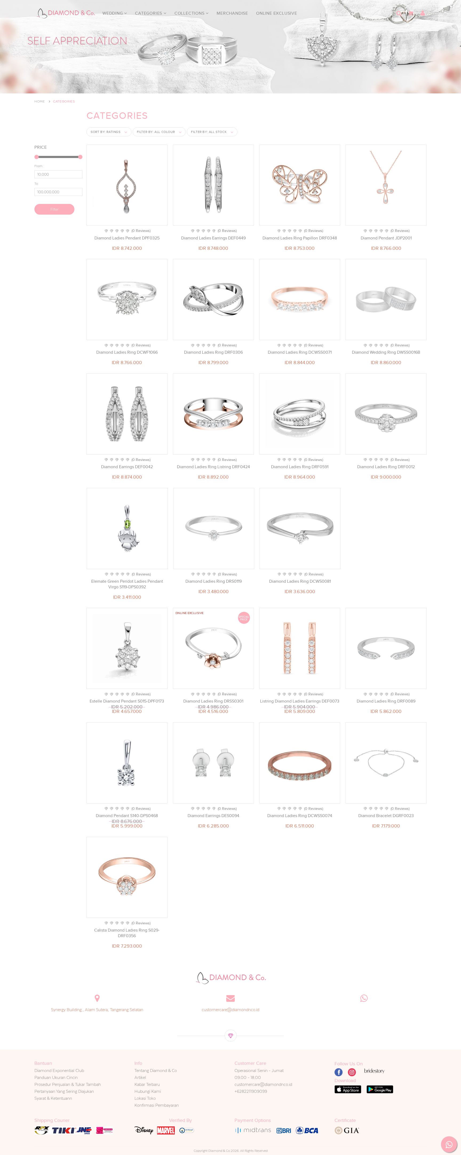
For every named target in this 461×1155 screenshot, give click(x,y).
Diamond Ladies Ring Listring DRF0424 (213, 466)
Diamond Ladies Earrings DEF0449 (213, 238)
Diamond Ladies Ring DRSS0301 (213, 701)
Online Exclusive (276, 13)
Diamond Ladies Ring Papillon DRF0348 (300, 238)
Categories (149, 13)
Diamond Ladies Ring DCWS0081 (300, 581)
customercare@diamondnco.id (230, 1009)
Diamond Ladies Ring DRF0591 (299, 466)
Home (39, 101)
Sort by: (106, 132)
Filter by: (156, 132)
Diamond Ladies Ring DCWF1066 (127, 352)
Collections (190, 13)
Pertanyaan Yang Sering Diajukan (64, 1091)
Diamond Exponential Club (59, 1070)
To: (36, 184)
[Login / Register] (423, 13)
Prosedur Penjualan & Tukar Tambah (67, 1084)
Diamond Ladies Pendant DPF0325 (127, 238)
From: (38, 166)
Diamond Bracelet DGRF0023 (386, 815)
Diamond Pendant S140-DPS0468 (127, 815)
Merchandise (232, 13)
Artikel (140, 1077)
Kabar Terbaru (147, 1084)
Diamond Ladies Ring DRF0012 (386, 466)
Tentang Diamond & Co (155, 1070)
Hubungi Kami (147, 1091)
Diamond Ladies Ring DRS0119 (213, 581)
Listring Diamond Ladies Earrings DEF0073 (299, 701)
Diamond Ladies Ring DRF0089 (386, 701)
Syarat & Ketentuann (53, 1098)
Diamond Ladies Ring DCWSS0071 (300, 352)
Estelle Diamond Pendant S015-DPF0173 (127, 701)
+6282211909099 (251, 1091)
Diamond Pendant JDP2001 (386, 238)
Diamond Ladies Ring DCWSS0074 (299, 815)
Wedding (113, 13)
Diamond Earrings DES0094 (213, 815)
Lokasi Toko (145, 1098)
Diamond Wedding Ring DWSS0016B (386, 352)
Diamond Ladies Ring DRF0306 (213, 352)
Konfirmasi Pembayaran (156, 1105)
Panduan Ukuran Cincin (56, 1077)
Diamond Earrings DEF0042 (127, 466)
